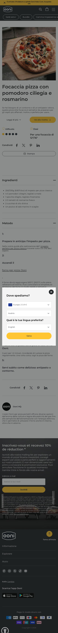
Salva (29, 336)
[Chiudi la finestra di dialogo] (51, 292)
